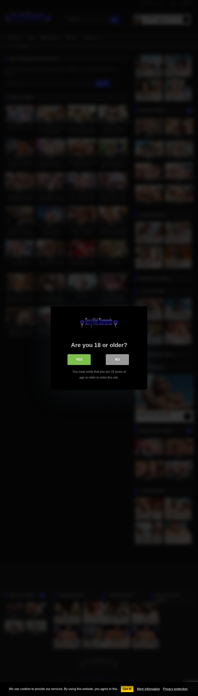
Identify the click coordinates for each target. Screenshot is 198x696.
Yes (79, 359)
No (117, 359)
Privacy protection (175, 689)
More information (148, 689)
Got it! (127, 689)
